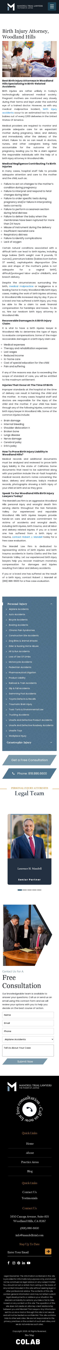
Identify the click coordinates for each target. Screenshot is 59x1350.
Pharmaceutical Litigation (22, 672)
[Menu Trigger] (52, 6)
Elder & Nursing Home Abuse (24, 646)
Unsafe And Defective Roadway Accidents (31, 725)
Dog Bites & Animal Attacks (23, 640)
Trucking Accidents (19, 714)
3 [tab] (29, 890)
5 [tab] (39, 890)
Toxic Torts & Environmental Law (26, 709)
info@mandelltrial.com (30, 1235)
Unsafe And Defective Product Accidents (30, 720)
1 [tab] (20, 890)
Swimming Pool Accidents (22, 693)
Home (30, 1143)
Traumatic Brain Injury (20, 704)
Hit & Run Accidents (19, 651)
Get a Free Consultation (29, 760)
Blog (30, 1171)
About (30, 1153)
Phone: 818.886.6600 (32, 773)
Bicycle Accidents (18, 619)
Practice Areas (30, 1162)
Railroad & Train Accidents (23, 683)
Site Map (29, 1335)
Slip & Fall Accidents (19, 688)
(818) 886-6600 (29, 1228)
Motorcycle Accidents (20, 661)
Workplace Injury (17, 735)
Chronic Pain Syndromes (22, 630)
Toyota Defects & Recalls (22, 698)
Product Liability (17, 677)
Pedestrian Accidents (20, 667)
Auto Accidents (17, 614)
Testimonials (30, 1198)
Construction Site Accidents (24, 635)
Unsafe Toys (15, 730)
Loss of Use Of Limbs (20, 656)
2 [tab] (24, 890)
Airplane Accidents (19, 609)
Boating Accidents (18, 624)
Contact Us (29, 1192)
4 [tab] (34, 890)
